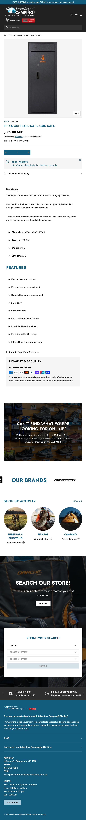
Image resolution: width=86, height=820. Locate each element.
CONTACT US (12, 802)
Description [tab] (12, 189)
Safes (13, 35)
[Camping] (70, 519)
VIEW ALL (77, 501)
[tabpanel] (43, 274)
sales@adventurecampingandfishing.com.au (25, 774)
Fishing (43, 534)
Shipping (19, 136)
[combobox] (43, 27)
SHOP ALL (43, 603)
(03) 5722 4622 (11, 767)
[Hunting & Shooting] (15, 519)
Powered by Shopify (38, 814)
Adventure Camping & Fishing (20, 814)
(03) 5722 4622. (54, 441)
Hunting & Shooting (15, 536)
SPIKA (6, 121)
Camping (70, 534)
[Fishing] (43, 519)
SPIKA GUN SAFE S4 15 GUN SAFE (29, 35)
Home (6, 35)
